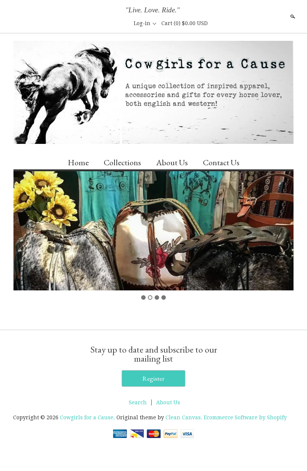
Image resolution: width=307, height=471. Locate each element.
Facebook (97, 23)
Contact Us (221, 162)
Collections (122, 162)
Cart (184, 23)
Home (78, 162)
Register (153, 378)
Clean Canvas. (183, 417)
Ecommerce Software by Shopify (245, 417)
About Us (172, 162)
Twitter (109, 23)
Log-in (142, 23)
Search (292, 16)
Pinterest (122, 23)
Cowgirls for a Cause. (88, 417)
